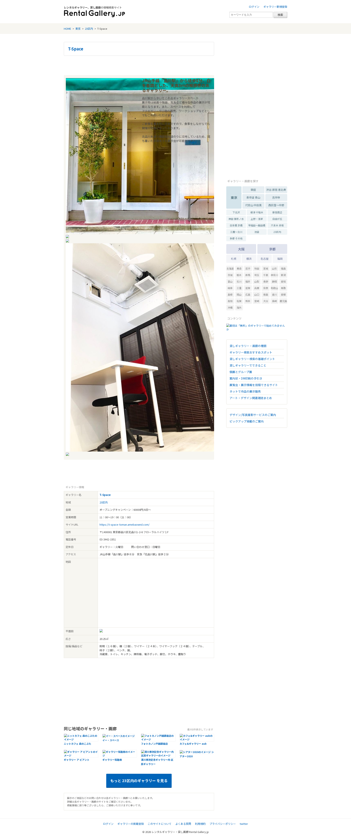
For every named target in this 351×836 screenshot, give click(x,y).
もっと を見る (139, 780)
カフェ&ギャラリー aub (193, 743)
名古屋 (265, 259)
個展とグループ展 (241, 372)
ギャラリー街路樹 (112, 759)
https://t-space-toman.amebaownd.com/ (125, 524)
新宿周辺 (277, 212)
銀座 (253, 190)
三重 (239, 288)
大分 (265, 301)
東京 (78, 29)
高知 (230, 301)
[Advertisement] (138, 65)
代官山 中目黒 (253, 205)
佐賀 (239, 301)
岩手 (247, 268)
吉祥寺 (276, 197)
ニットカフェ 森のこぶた (77, 743)
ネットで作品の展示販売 (245, 391)
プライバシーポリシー (222, 824)
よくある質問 (183, 824)
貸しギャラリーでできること (248, 365)
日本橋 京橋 (236, 225)
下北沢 (236, 212)
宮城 (265, 268)
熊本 (247, 301)
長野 (265, 281)
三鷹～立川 (236, 232)
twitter (244, 824)
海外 (239, 307)
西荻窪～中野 (276, 205)
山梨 (256, 281)
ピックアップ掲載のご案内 (247, 421)
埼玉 (256, 275)
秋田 (256, 268)
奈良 (265, 288)
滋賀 (247, 288)
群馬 (247, 275)
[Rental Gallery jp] (94, 13)
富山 (230, 281)
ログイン (254, 7)
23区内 (89, 29)
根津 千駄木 (256, 212)
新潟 (283, 275)
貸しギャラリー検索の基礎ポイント (252, 359)
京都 (272, 249)
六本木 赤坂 (277, 225)
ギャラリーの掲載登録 (130, 824)
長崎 (274, 301)
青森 (239, 268)
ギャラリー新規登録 (275, 7)
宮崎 (256, 301)
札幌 (233, 259)
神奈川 (274, 275)
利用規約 (200, 824)
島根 (230, 294)
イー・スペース (110, 740)
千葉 (265, 275)
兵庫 (256, 288)
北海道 (230, 268)
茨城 (230, 275)
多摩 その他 (236, 238)
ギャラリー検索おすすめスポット (251, 352)
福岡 (280, 259)
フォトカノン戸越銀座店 (154, 743)
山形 (274, 268)
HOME (67, 29)
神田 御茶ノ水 (236, 218)
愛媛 (283, 294)
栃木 (239, 275)
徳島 (265, 294)
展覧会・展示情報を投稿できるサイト (254, 385)
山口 (256, 294)
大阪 (241, 249)
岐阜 (230, 288)
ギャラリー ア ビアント (76, 759)
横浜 (249, 259)
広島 (247, 294)
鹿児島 (283, 301)
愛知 (283, 281)
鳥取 (283, 288)
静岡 (274, 281)
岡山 (239, 294)
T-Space (75, 48)
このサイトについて (159, 824)
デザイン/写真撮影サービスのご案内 (253, 415)
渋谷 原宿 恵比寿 (276, 190)
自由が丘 (277, 218)
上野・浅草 (257, 218)
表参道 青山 (253, 197)
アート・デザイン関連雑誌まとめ (251, 398)
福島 (283, 268)
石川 (239, 281)
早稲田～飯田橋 (256, 225)
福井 (247, 281)
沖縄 (230, 307)
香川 (274, 294)
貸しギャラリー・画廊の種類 (248, 346)
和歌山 (274, 288)
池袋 (256, 232)
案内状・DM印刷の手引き (246, 378)
